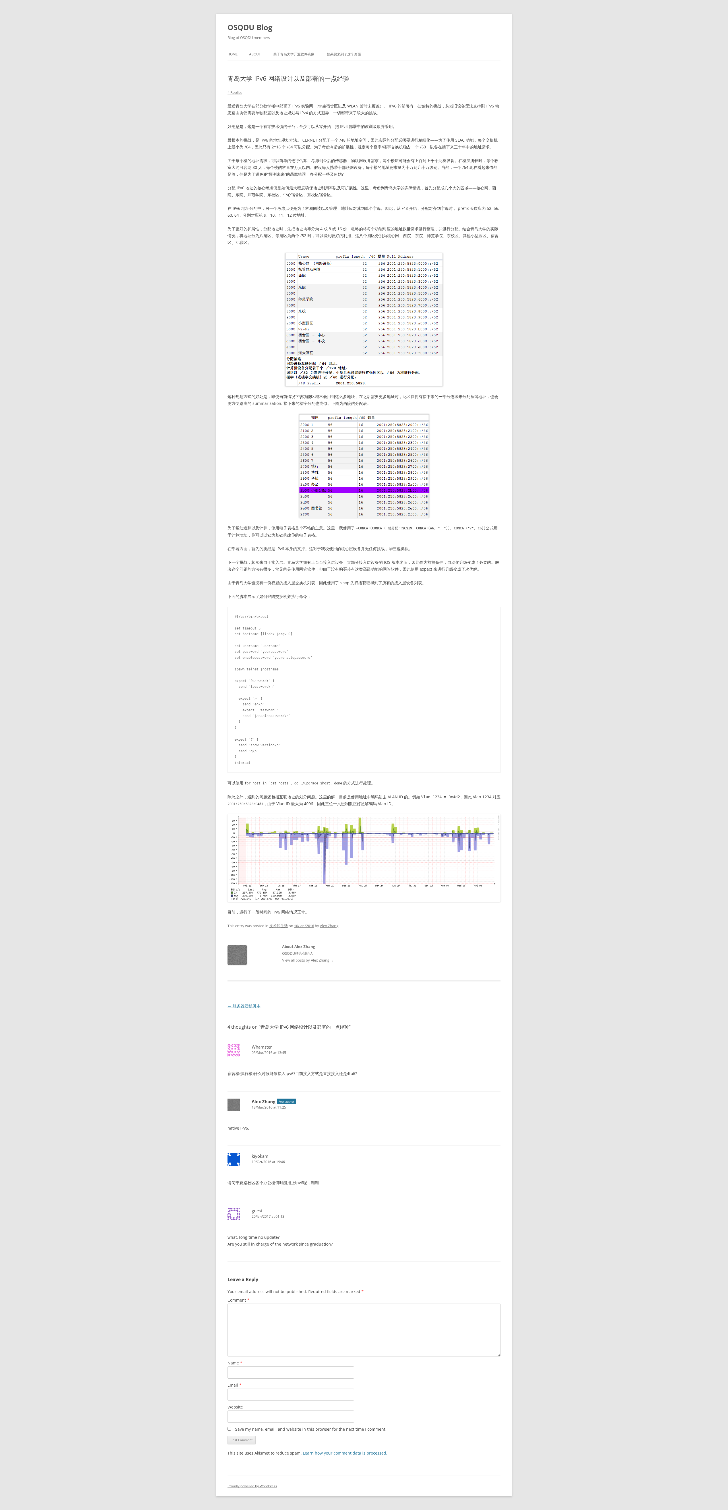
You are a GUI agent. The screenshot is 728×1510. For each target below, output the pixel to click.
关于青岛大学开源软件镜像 (293, 54)
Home (233, 54)
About (255, 54)
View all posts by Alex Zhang (308, 960)
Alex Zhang (329, 925)
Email (234, 1385)
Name (235, 1363)
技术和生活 (278, 925)
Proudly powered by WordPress (252, 1486)
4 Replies (235, 92)
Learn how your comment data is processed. (345, 1453)
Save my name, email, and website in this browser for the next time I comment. (310, 1429)
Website (235, 1407)
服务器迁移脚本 (244, 1005)
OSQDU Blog (250, 27)
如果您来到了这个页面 (344, 54)
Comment (238, 1300)
